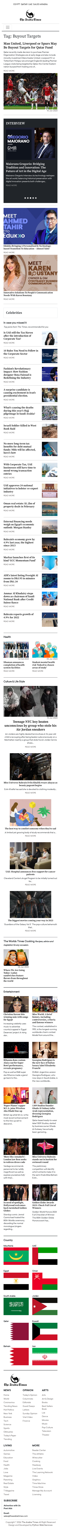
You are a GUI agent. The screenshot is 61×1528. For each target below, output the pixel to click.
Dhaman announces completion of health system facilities (14, 665)
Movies (45, 1420)
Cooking (36, 1461)
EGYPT (16, 4)
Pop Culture (47, 1428)
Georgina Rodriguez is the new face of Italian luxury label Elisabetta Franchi (43, 1064)
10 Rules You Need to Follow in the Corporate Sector (21, 352)
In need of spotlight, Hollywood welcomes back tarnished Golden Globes (15, 1206)
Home (6, 1395)
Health (7, 1465)
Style (6, 1487)
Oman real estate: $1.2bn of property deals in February (19, 505)
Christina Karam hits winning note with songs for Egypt (16, 1017)
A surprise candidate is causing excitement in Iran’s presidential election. (20, 393)
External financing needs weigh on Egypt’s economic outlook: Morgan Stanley (19, 524)
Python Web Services (42, 1525)
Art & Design (47, 1399)
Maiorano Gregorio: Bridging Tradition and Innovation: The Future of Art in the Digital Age (26, 167)
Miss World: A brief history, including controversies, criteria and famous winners (43, 1018)
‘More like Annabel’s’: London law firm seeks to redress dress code (15, 1159)
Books (45, 1403)
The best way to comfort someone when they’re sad (30, 828)
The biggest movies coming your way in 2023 (30, 920)
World (6, 1399)
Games (7, 1454)
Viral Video (28, 1417)
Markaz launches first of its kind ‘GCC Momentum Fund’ (20, 559)
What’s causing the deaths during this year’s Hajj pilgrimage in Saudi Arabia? (19, 410)
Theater (45, 1435)
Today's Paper (10, 1436)
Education (8, 1458)
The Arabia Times (30, 1522)
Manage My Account (42, 1491)
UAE (30, 4)
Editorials (27, 1403)
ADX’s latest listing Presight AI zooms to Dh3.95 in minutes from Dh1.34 (21, 578)
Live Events (37, 1469)
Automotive (9, 1450)
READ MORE (9, 71)
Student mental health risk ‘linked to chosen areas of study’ (43, 665)
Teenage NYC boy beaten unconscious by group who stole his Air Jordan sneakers (30, 726)
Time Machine (39, 1483)
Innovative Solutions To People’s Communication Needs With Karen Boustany (28, 294)
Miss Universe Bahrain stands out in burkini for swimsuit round (44, 1159)
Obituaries (8, 1432)
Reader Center (39, 1450)
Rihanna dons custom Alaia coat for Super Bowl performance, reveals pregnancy (14, 1064)
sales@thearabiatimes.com (16, 1516)
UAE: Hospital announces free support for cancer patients (30, 873)
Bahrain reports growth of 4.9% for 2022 (18, 616)
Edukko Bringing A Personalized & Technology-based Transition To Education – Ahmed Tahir (28, 247)
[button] (25, 198)
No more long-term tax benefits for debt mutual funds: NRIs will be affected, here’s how (20, 448)
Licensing (36, 1495)
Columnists (28, 1399)
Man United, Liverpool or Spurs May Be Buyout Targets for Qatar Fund (30, 46)
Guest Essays (29, 1406)
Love (6, 1473)
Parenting (8, 1480)
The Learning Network (42, 1473)
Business (8, 1417)
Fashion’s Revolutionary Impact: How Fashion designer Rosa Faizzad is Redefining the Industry (17, 373)
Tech (6, 1421)
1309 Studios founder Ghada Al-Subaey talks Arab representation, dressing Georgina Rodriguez (43, 1111)
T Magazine (9, 1491)
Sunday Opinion (30, 1414)
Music (45, 1424)
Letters (26, 1410)
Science (7, 1425)
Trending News (10, 1406)
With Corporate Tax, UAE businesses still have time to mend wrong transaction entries (20, 469)
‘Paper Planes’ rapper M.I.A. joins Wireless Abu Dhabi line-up (14, 1108)
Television (46, 1431)
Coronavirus (9, 1403)
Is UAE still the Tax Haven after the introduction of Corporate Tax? (18, 335)
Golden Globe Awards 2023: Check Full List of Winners (44, 1205)
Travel (6, 1495)
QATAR (24, 4)
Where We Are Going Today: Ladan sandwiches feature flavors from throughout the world (16, 975)
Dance (45, 1417)
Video (35, 1476)
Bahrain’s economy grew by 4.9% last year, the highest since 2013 (19, 542)
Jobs (6, 1469)
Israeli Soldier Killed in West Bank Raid (20, 427)
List (43, 1413)
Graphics (36, 1480)
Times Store (37, 1487)
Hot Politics (9, 1410)
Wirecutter (37, 1458)
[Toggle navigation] (8, 27)
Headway (36, 1465)
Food (6, 1461)
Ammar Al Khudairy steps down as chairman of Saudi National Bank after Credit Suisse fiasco (19, 598)
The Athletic (38, 1454)
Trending (8, 1439)
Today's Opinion (30, 1395)
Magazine (8, 1476)
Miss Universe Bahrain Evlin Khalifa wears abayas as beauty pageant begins (30, 784)
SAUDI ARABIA (40, 4)
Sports (6, 1428)
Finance (26, 1421)
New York (8, 1414)
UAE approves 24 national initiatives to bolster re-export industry (21, 488)
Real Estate (9, 1483)
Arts (44, 1395)
